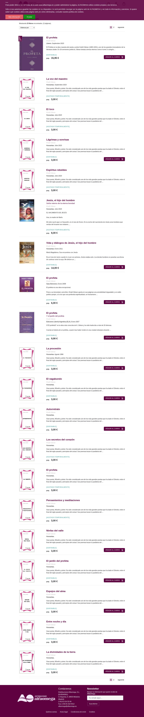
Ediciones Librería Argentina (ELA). (58, 322)
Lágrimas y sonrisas (57, 139)
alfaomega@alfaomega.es (67, 706)
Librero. (49, 43)
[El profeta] (31, 53)
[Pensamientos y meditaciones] (27, 510)
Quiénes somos (51, 712)
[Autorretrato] (27, 419)
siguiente (121, 27)
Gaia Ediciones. (51, 284)
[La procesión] (27, 358)
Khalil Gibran (50, 41)
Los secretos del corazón (60, 439)
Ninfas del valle (54, 530)
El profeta (51, 37)
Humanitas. (50, 85)
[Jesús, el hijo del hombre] (27, 210)
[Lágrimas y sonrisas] (27, 149)
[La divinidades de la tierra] (27, 662)
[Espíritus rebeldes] (27, 180)
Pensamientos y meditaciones (63, 500)
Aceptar (29, 17)
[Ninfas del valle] (27, 540)
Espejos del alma (55, 591)
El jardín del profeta (57, 561)
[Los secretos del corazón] (27, 449)
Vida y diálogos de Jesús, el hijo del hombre (71, 243)
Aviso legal (64, 712)
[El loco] (27, 119)
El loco (50, 109)
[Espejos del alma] (27, 601)
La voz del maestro (56, 79)
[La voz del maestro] (27, 89)
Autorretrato (53, 409)
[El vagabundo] (27, 389)
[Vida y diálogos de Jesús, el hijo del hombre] (27, 252)
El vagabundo (54, 378)
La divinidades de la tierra (60, 652)
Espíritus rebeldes (56, 170)
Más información (14, 17)
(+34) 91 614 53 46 (64, 701)
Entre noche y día (56, 621)
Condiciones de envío (78, 712)
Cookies (92, 712)
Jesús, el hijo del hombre (60, 200)
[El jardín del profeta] (27, 571)
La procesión (53, 348)
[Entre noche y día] (27, 631)
